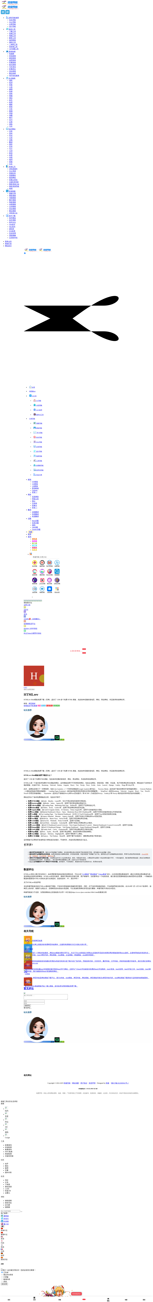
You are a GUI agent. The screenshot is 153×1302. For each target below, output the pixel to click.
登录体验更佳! (76, 1294)
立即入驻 (27, 605)
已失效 (5, 1272)
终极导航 (67, 1083)
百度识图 (35, 523)
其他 (5, 1281)
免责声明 (92, 1083)
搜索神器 (56, 706)
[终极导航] (38, 251)
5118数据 (85, 874)
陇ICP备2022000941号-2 (120, 1083)
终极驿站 (49, 706)
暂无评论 (29, 988)
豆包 (39, 706)
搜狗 (33, 525)
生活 (12, 1101)
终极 (107, 1083)
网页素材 (32, 689)
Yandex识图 (36, 529)
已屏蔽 (5, 1277)
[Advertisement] (88, 650)
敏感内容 (6, 1279)
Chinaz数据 (102, 874)
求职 (15, 1101)
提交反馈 (4, 1284)
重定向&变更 (8, 1275)
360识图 (35, 527)
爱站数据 (93, 874)
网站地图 (75, 1083)
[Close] (1, 1268)
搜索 (2, 1101)
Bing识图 (35, 521)
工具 (5, 1101)
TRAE (43, 706)
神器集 (32, 391)
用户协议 (83, 1083)
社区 (9, 1101)
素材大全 (26, 689)
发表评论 (27, 1005)
